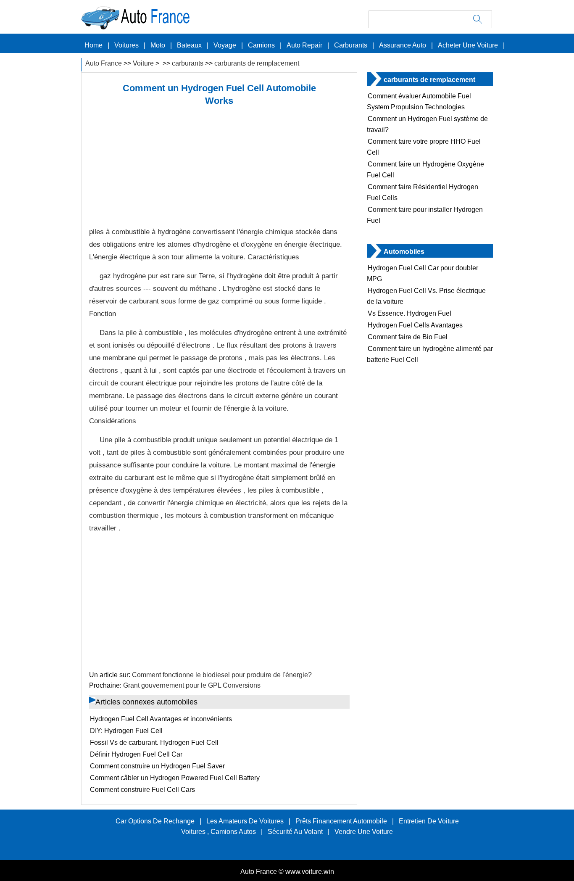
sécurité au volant (295, 831)
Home (93, 45)
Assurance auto (402, 45)
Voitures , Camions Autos (218, 831)
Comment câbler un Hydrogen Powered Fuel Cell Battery (175, 777)
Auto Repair (304, 45)
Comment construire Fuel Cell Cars (142, 789)
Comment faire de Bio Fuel (408, 336)
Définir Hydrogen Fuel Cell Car (136, 754)
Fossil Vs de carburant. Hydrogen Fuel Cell (154, 742)
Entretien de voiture (429, 821)
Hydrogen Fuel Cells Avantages (415, 325)
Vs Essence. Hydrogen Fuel (409, 313)
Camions (261, 45)
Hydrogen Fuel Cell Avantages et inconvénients (161, 719)
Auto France (103, 63)
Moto (157, 45)
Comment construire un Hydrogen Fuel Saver (157, 766)
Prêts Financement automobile (341, 821)
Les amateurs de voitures (245, 821)
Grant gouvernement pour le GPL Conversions (192, 685)
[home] (203, 27)
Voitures (126, 45)
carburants (350, 45)
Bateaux (189, 45)
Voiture (143, 63)
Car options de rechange (155, 821)
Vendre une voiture (363, 831)
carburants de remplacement (256, 63)
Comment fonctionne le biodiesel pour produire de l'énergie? (222, 674)
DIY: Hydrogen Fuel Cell (126, 730)
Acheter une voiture (468, 45)
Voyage (224, 45)
